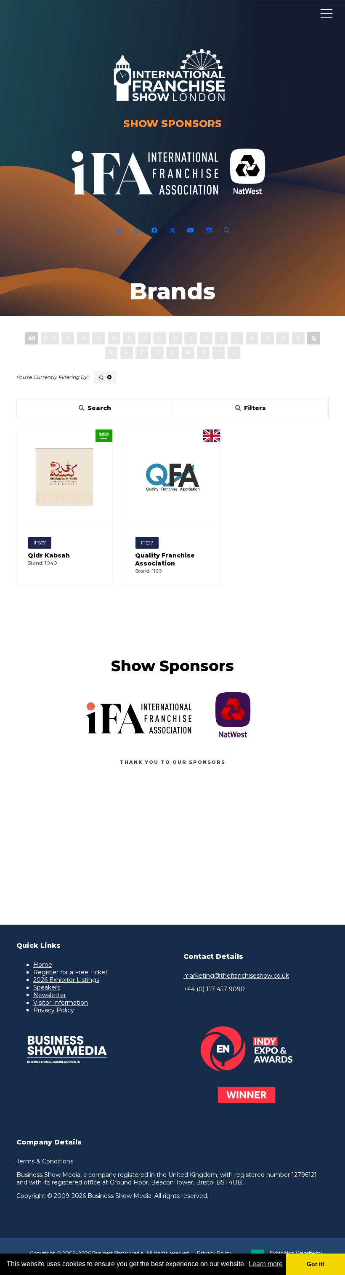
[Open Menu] (326, 13)
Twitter (173, 230)
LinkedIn (118, 230)
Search (227, 230)
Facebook (155, 230)
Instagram (136, 230)
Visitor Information (60, 1002)
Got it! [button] (316, 1264)
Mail (209, 230)
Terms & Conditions (44, 1161)
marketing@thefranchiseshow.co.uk (236, 975)
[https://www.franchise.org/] (144, 199)
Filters (255, 408)
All (31, 338)
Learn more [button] (266, 1263)
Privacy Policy (53, 1010)
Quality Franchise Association (165, 559)
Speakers (46, 987)
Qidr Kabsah (49, 555)
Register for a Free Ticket (70, 972)
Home (42, 964)
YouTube (191, 230)
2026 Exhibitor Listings (66, 980)
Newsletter (49, 995)
